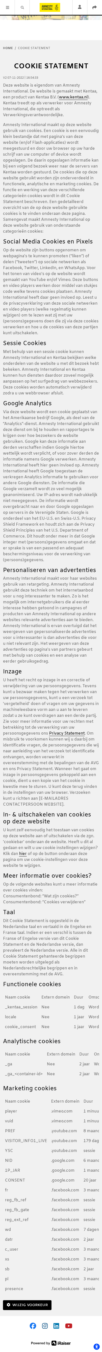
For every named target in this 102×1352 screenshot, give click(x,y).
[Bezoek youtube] (68, 1326)
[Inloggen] (79, 7)
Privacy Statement (67, 733)
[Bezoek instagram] (45, 1326)
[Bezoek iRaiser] (51, 1343)
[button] (7, 7)
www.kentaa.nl (73, 97)
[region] (51, 1014)
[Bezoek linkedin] (56, 1326)
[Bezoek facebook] (33, 1326)
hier (23, 853)
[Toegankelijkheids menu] (97, 1347)
